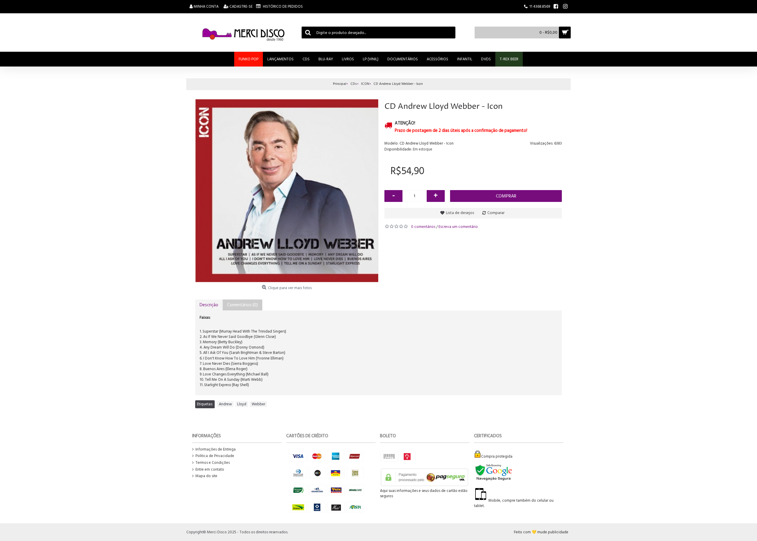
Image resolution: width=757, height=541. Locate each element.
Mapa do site (206, 476)
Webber (258, 404)
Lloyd (241, 404)
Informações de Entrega (215, 449)
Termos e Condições (212, 463)
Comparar (495, 212)
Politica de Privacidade (214, 456)
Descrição (209, 305)
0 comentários (423, 226)
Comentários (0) (242, 305)
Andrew (225, 404)
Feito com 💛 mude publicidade (541, 532)
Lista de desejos (460, 212)
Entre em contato (209, 470)
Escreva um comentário (458, 226)
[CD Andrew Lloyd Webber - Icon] (286, 190)
